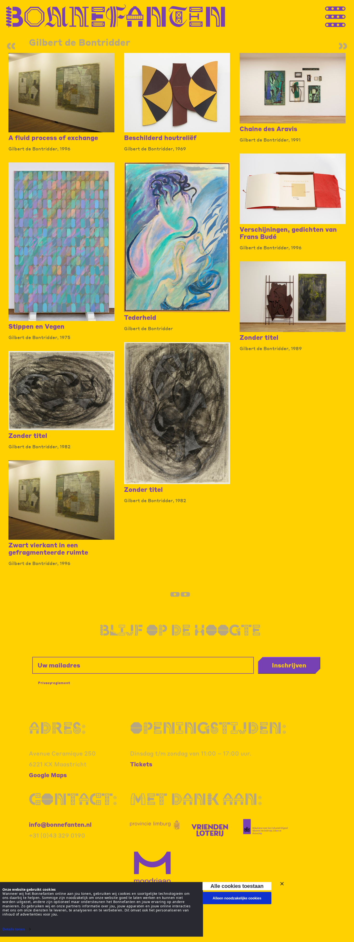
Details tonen (13, 929)
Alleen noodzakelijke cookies (237, 898)
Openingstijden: (208, 727)
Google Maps (48, 775)
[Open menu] (344, 16)
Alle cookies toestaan (236, 886)
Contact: (73, 799)
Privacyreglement (54, 683)
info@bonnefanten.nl (60, 824)
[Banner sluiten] (282, 883)
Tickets (141, 764)
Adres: (57, 727)
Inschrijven (289, 665)
